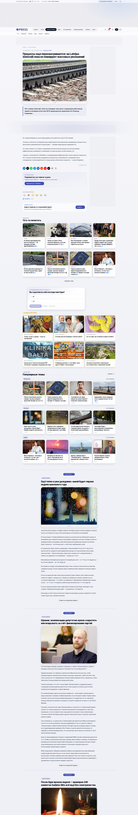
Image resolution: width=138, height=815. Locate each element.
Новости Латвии (51, 29)
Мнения (88, 29)
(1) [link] (59, 244)
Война (25, 437)
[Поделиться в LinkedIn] (38, 168)
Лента (42, 29)
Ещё (94, 29)
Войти (116, 1)
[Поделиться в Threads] (48, 168)
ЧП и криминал (67, 29)
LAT (120, 29)
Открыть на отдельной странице (69, 600)
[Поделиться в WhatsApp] (31, 168)
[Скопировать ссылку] (55, 168)
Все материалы (110, 378)
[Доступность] (120, 1)
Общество (23, 33)
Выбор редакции (78, 29)
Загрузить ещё (69, 281)
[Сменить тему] (112, 29)
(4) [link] (98, 246)
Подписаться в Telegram (34, 183)
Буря (35, 33)
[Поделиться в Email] (52, 168)
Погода (30, 33)
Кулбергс (47, 33)
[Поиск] (105, 29)
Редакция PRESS (47, 50)
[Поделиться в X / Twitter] (27, 168)
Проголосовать (35, 306)
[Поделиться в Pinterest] (45, 168)
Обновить (111, 373)
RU (116, 29)
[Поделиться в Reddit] (41, 168)
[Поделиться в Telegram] (34, 168)
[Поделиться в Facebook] (24, 168)
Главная (36, 29)
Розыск (40, 33)
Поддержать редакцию (105, 1)
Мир (59, 29)
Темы (18, 33)
